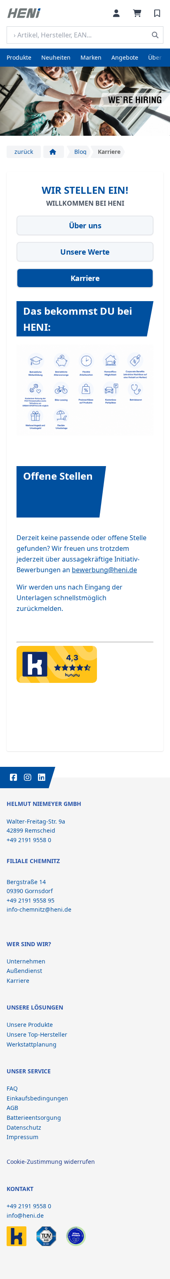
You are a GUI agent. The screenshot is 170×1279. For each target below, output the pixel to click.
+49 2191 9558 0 (29, 1206)
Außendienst (24, 971)
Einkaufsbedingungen (37, 1098)
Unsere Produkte (30, 1024)
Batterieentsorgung (34, 1117)
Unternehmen (26, 961)
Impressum (22, 1137)
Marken (91, 57)
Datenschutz (24, 1127)
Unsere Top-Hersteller (37, 1034)
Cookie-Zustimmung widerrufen (51, 1161)
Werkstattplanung (32, 1044)
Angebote (124, 57)
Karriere (18, 980)
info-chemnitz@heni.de (39, 909)
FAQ (12, 1088)
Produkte (19, 57)
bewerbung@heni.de (104, 569)
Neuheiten (56, 57)
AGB (12, 1108)
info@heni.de (25, 1215)
